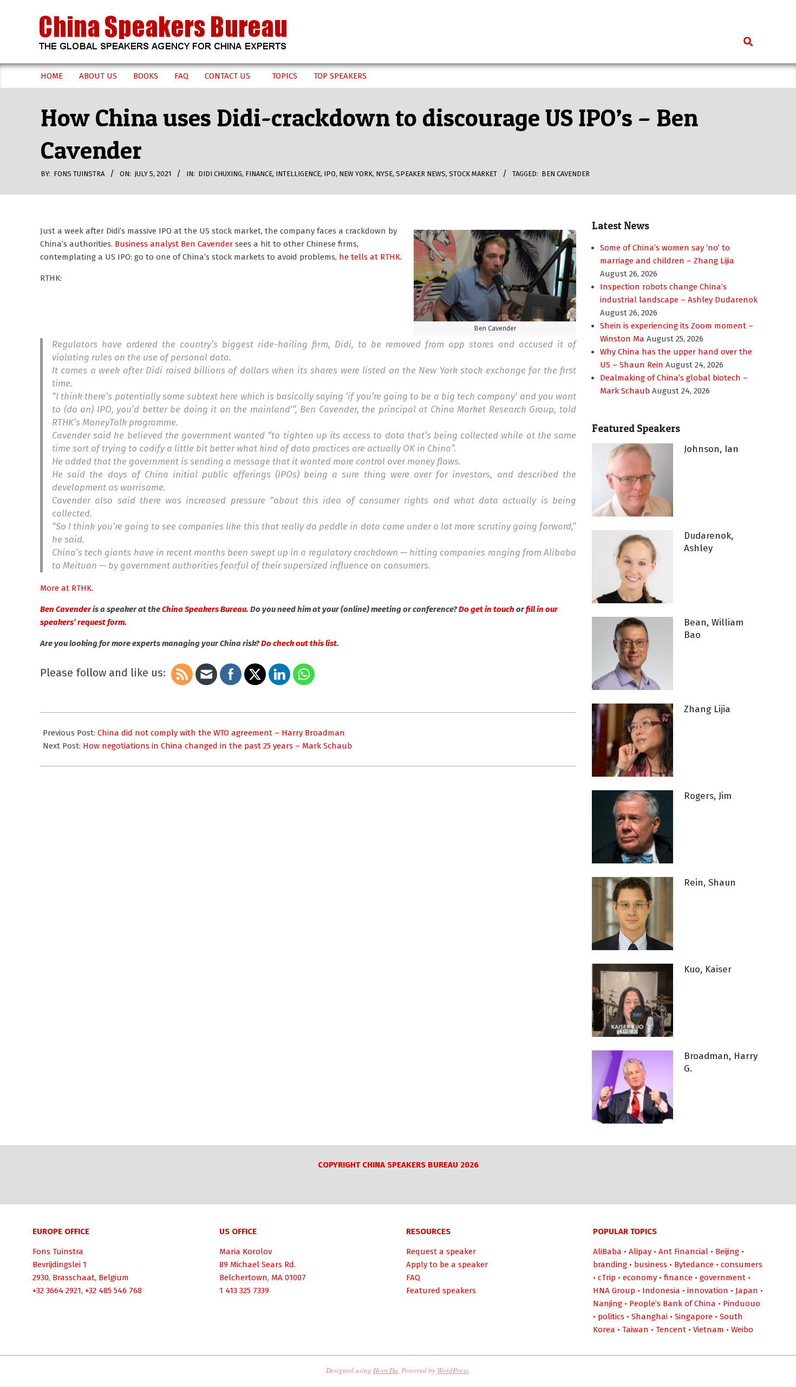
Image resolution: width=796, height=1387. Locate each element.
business (650, 1264)
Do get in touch (486, 609)
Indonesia (661, 1290)
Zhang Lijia (707, 709)
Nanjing (607, 1303)
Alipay (640, 1251)
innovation (707, 1290)
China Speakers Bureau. (205, 609)
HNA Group (614, 1290)
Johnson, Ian (711, 449)
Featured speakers (441, 1290)
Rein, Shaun (710, 882)
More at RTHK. (66, 588)
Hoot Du (385, 1370)
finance (258, 174)
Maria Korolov (245, 1251)
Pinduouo (741, 1303)
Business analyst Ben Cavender (174, 244)
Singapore (694, 1316)
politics (611, 1316)
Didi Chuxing (220, 174)
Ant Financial (683, 1251)
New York (356, 174)
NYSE (384, 174)
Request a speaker (441, 1251)
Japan (746, 1290)
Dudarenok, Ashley (708, 542)
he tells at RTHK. (370, 257)
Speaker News (421, 174)
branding (610, 1264)
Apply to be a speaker (447, 1264)
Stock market (473, 174)
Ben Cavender (565, 174)
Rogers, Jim (708, 796)
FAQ (413, 1277)
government (723, 1277)
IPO (330, 174)
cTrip (607, 1277)
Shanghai (649, 1316)
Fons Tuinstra (57, 1251)
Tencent (671, 1329)
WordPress (452, 1370)
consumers (741, 1264)
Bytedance (694, 1264)
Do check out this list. (300, 643)
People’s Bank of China (672, 1303)
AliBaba (607, 1251)
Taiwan (635, 1329)
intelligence (298, 174)
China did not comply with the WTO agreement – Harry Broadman (221, 733)
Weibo (742, 1329)
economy (640, 1277)
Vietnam (708, 1329)
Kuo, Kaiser (708, 969)
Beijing (727, 1251)
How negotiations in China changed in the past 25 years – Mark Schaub (217, 746)
